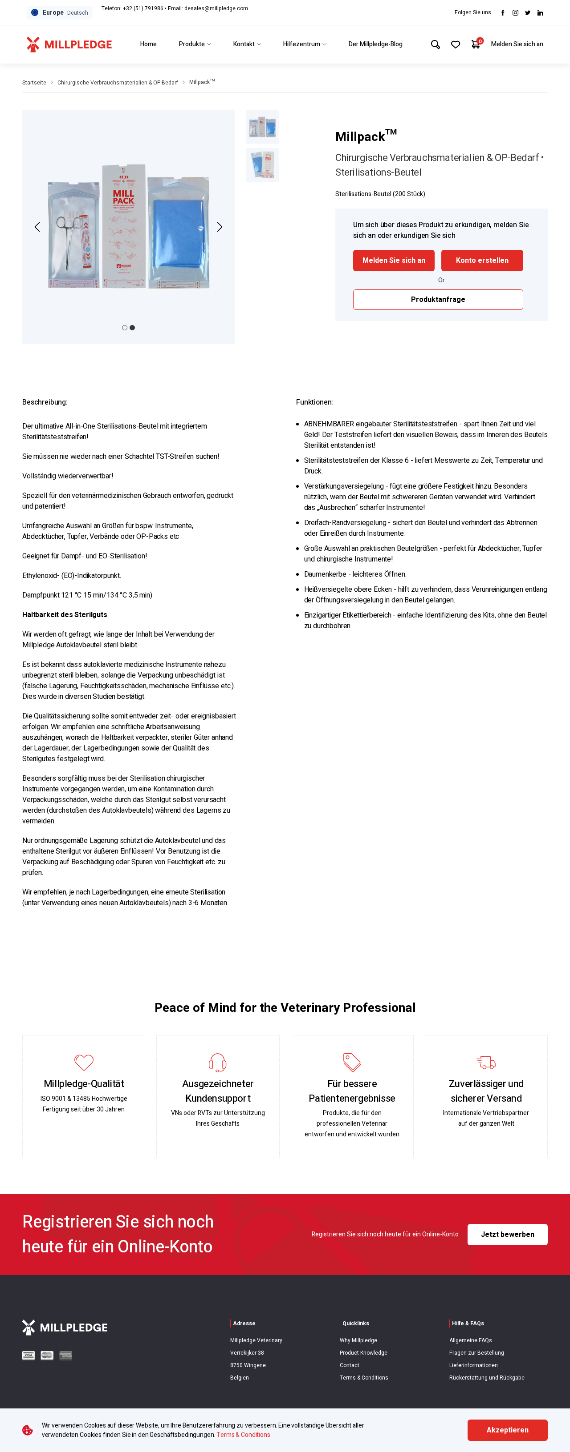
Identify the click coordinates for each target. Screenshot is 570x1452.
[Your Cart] (476, 44)
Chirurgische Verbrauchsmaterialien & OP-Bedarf (117, 83)
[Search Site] (435, 44)
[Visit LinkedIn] (540, 13)
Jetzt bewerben (507, 1234)
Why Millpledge (358, 1340)
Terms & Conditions (364, 1378)
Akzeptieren (508, 1430)
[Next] (218, 227)
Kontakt (244, 44)
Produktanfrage (438, 299)
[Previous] (38, 227)
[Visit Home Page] (69, 44)
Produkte (192, 44)
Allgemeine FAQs (470, 1340)
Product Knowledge (363, 1353)
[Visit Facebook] (503, 13)
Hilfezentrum (301, 44)
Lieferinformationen (473, 1365)
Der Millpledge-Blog (376, 44)
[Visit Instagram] (515, 13)
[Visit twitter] (528, 13)
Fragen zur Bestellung (476, 1353)
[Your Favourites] (455, 44)
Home (148, 44)
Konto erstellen (482, 260)
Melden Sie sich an (517, 44)
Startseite (34, 83)
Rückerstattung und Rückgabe (487, 1378)
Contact (349, 1365)
